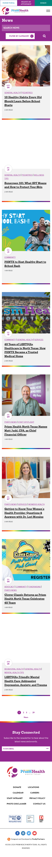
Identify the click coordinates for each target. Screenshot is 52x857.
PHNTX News (10, 422)
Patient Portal (9, 3)
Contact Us (39, 803)
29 (33, 712)
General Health (12, 93)
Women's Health (36, 504)
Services (38, 340)
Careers (34, 792)
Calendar (18, 792)
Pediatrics (27, 93)
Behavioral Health (13, 669)
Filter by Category (19, 36)
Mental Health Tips (14, 672)
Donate (43, 3)
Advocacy (9, 587)
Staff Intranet (15, 798)
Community (10, 257)
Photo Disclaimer (16, 803)
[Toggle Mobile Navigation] (48, 11)
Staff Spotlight (26, 422)
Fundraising (34, 587)
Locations (33, 787)
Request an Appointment (26, 3)
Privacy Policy (37, 798)
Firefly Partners (38, 839)
